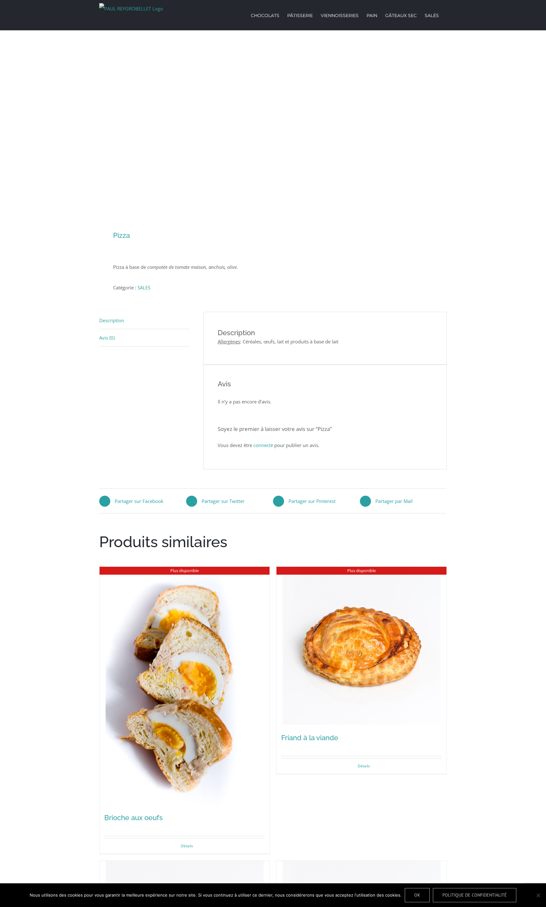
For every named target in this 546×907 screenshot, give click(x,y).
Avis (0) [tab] (107, 338)
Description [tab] (111, 320)
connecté (263, 445)
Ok (417, 895)
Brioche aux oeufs (133, 817)
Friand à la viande (309, 738)
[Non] (538, 895)
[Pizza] (182, 131)
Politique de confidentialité (474, 895)
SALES (143, 287)
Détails (187, 846)
